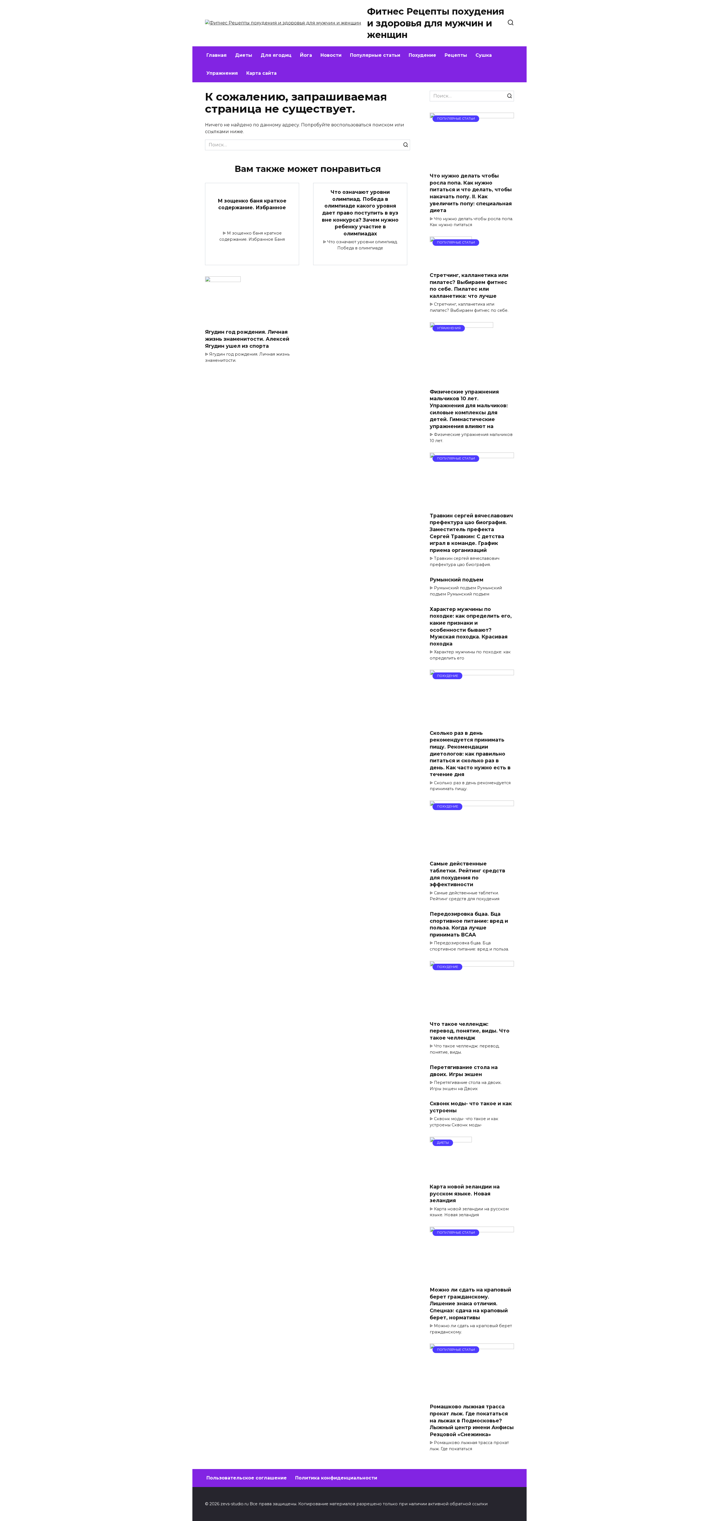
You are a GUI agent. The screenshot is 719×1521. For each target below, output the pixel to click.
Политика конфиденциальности (336, 1478)
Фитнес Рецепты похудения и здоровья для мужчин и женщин (435, 23)
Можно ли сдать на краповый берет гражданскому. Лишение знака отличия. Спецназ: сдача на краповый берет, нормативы (470, 1303)
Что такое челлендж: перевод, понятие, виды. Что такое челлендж (469, 1031)
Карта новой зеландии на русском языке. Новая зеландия (465, 1193)
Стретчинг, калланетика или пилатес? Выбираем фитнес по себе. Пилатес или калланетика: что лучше (469, 285)
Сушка (483, 55)
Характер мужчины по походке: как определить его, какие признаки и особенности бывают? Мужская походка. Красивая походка (471, 626)
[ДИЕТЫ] (451, 1175)
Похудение (422, 55)
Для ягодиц (276, 55)
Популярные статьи (375, 55)
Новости (331, 55)
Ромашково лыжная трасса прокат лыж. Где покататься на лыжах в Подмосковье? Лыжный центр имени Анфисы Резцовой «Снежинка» (472, 1420)
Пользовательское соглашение (246, 1478)
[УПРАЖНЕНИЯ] (461, 380)
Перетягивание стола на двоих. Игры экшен (464, 1070)
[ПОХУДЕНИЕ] (472, 721)
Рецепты (456, 55)
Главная (216, 55)
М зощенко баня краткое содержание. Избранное (252, 204)
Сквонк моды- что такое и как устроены (471, 1107)
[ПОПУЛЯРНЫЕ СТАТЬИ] (472, 164)
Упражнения (222, 73)
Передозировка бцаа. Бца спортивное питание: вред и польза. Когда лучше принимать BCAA (469, 924)
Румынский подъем (456, 580)
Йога (306, 55)
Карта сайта (261, 73)
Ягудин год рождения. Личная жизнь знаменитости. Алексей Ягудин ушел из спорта (247, 339)
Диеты (243, 55)
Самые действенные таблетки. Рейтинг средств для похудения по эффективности (467, 874)
